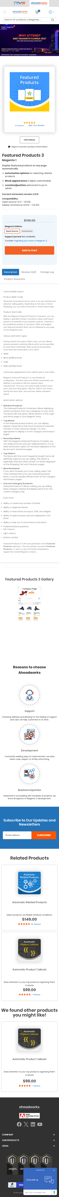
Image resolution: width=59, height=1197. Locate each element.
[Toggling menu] (4, 12)
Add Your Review (36, 125)
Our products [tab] (10, 1140)
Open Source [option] (12, 231)
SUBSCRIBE (44, 835)
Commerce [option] (27, 231)
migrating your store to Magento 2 (30, 240)
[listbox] (29, 231)
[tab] (10, 272)
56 (36, 924)
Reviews (28, 272)
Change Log (47, 272)
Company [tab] (7, 1135)
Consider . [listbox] (26, 240)
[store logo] (20, 12)
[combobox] (29, 19)
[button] (39, 3)
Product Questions (14, 279)
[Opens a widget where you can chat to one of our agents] (40, 1181)
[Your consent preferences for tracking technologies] (54, 1192)
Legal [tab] (5, 1146)
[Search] (52, 19)
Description (10, 272)
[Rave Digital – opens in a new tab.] (20, 3)
